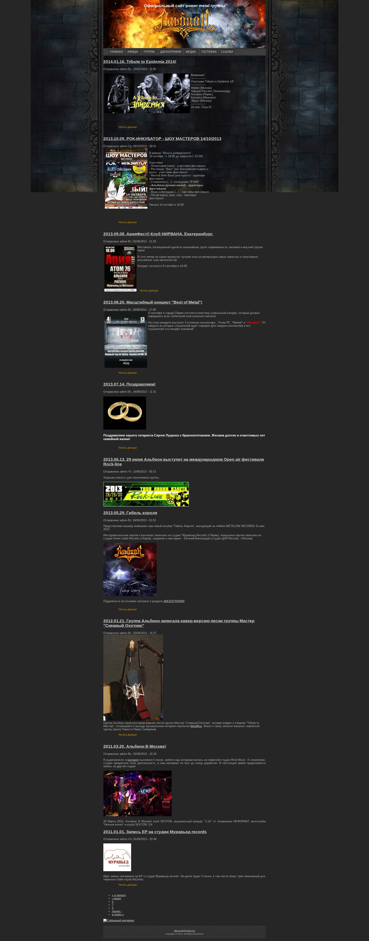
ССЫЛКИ (227, 51)
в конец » (118, 914)
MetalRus (196, 726)
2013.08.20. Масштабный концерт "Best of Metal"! (152, 302)
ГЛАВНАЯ (116, 51)
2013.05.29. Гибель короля (130, 513)
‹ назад (116, 898)
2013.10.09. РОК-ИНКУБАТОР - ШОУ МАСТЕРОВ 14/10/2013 (162, 138)
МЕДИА (191, 51)
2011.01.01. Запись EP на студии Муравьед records (155, 832)
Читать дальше (127, 127)
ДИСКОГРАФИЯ (170, 51)
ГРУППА (149, 51)
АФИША (132, 51)
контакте (133, 759)
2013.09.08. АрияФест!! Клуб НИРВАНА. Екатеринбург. (158, 234)
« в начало (119, 895)
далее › (117, 911)
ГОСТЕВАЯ (209, 51)
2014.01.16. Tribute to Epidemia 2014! (139, 61)
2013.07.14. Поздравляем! (129, 384)
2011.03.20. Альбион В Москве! (134, 746)
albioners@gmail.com (184, 930)
